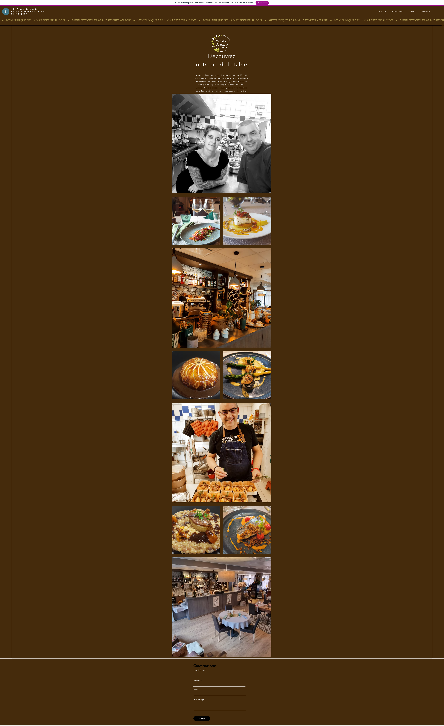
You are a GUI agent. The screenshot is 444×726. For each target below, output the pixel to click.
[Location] (5, 11)
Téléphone (196, 680)
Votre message (199, 699)
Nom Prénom (199, 670)
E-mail (196, 690)
